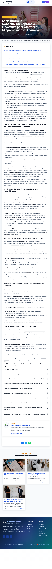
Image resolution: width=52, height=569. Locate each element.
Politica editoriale (43, 528)
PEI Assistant (30, 524)
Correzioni (41, 531)
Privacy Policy (42, 533)
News (17, 2)
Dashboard (29, 528)
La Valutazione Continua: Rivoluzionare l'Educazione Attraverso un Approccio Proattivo (13, 475)
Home (3, 40)
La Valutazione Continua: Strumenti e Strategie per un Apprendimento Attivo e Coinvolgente (24, 58)
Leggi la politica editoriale (16, 433)
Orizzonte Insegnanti (9, 34)
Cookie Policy (42, 538)
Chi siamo (41, 526)
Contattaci (41, 524)
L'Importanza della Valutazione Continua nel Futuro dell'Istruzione (18, 61)
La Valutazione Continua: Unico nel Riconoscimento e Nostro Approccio (37, 474)
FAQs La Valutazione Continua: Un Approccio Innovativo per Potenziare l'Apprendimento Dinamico (25, 64)
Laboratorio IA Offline (30, 2)
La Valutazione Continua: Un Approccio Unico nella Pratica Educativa (19, 53)
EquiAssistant (30, 526)
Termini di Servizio (43, 535)
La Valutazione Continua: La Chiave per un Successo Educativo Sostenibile (13, 500)
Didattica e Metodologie (9, 17)
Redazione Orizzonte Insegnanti (20, 425)
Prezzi (22, 2)
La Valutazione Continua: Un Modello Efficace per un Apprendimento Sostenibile (22, 50)
